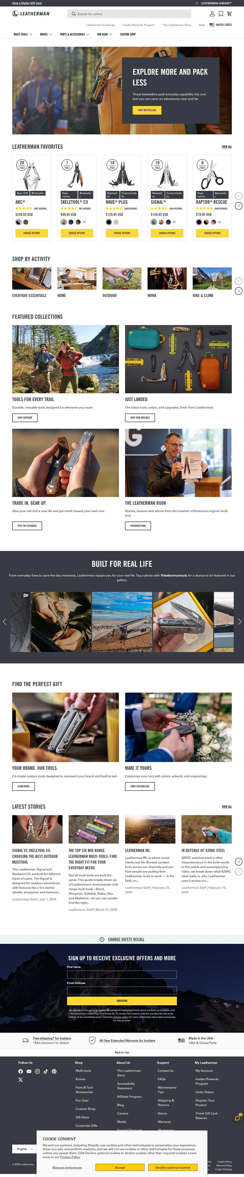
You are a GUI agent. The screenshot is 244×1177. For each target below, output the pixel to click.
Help (202, 25)
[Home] (76, 278)
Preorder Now (138, 525)
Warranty (164, 1122)
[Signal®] (167, 174)
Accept (120, 1167)
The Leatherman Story (177, 25)
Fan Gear (102, 34)
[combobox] (129, 14)
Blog (120, 1105)
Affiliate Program (129, 1096)
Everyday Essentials (29, 295)
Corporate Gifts (86, 1125)
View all (227, 147)
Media (121, 1122)
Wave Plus (117, 202)
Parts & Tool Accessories (84, 1089)
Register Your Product (205, 1102)
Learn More (24, 786)
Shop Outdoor (25, 417)
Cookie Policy (225, 1161)
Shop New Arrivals (140, 417)
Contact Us (165, 1071)
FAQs (161, 1079)
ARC (20, 202)
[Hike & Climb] (212, 278)
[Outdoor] (122, 278)
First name (74, 967)
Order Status (205, 1092)
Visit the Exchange (27, 525)
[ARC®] (31, 174)
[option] (19, 222)
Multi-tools (21, 34)
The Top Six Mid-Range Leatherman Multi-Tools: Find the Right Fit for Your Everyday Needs (93, 859)
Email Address (76, 983)
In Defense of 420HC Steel (203, 850)
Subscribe (122, 1000)
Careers (122, 1113)
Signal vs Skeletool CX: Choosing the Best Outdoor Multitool (35, 856)
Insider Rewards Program (139, 25)
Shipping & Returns (166, 1102)
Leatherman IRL (137, 850)
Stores (162, 1113)
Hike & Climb (203, 295)
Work (152, 295)
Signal (158, 202)
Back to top (122, 1052)
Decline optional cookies (173, 1167)
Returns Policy (224, 1165)
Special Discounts (130, 1130)
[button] (229, 14)
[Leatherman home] (31, 13)
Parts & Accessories (72, 34)
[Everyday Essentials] (31, 278)
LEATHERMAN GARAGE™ (216, 3)
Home (61, 295)
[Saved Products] (221, 14)
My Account (204, 1071)
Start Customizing (139, 786)
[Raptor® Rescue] (212, 174)
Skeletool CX (74, 202)
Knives (44, 34)
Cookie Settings (223, 1169)
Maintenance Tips (167, 1089)
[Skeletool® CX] (77, 174)
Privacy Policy (70, 1157)
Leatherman (27, 1164)
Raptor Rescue (211, 202)
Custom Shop (128, 34)
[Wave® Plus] (122, 174)
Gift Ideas (82, 1117)
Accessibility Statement (126, 1085)
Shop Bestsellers (147, 110)
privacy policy (120, 1016)
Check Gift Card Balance (207, 1115)
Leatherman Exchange (100, 25)
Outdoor (110, 295)
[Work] (167, 278)
